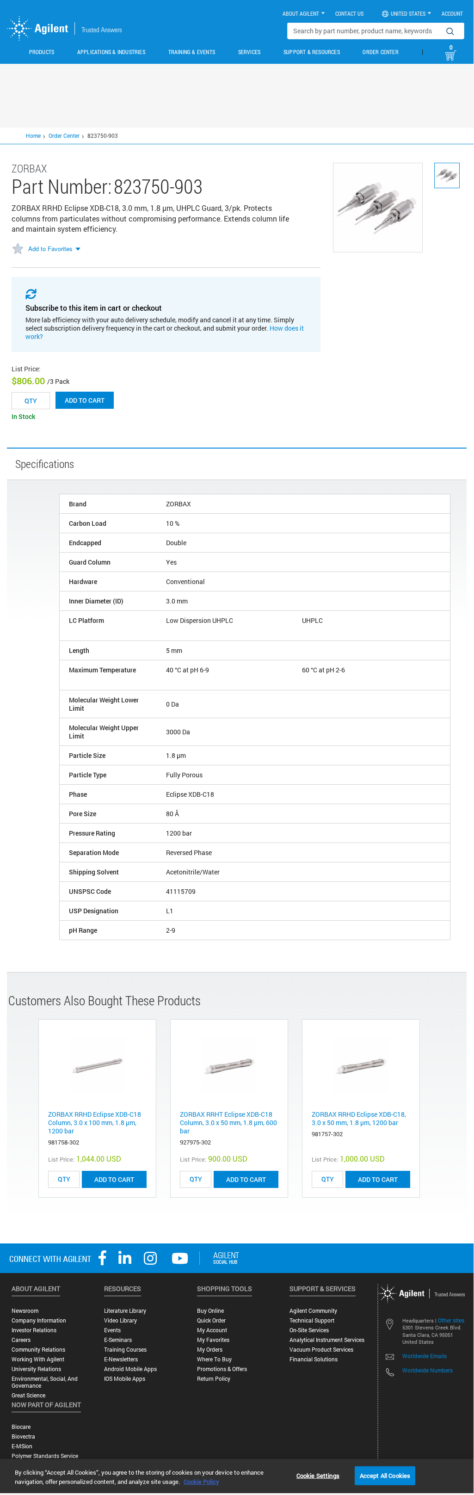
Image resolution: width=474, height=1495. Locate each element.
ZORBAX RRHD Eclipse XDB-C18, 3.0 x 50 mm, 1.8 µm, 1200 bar (359, 1118)
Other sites (451, 1320)
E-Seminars (118, 1339)
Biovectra (23, 1436)
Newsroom (25, 1310)
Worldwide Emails (424, 1356)
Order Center (380, 51)
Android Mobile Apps (130, 1369)
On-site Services (309, 1330)
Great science (28, 1395)
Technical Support (311, 1320)
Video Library (120, 1320)
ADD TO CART (114, 1179)
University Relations (36, 1369)
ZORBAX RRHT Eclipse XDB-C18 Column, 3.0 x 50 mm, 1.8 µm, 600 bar (228, 1122)
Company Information (39, 1320)
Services (249, 51)
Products (42, 51)
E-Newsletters (121, 1359)
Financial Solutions (313, 1359)
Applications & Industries (111, 51)
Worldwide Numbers (427, 1370)
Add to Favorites (50, 248)
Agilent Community (313, 1310)
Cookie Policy (201, 1481)
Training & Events (191, 51)
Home (33, 135)
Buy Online (210, 1310)
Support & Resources (311, 51)
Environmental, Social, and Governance (45, 1382)
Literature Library (125, 1310)
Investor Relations (34, 1330)
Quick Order (211, 1320)
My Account (212, 1330)
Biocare (21, 1426)
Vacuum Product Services (321, 1349)
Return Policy (213, 1378)
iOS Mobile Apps (124, 1378)
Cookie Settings (317, 1475)
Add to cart (85, 400)
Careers (21, 1339)
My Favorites (213, 1339)
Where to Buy (214, 1359)
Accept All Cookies (385, 1475)
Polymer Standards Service (45, 1455)
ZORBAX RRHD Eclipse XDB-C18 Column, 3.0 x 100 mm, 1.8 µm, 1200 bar (94, 1122)
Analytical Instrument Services (326, 1339)
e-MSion (22, 1446)
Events (112, 1330)
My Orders (209, 1349)
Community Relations (38, 1349)
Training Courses (125, 1349)
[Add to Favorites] (18, 249)
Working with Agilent (38, 1359)
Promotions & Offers (222, 1369)
